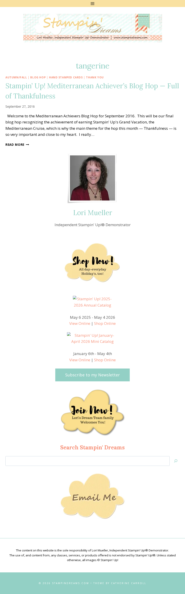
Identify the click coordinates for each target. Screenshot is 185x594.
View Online (79, 323)
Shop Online (105, 323)
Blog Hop (38, 77)
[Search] (176, 461)
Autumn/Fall (16, 77)
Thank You (95, 77)
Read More (17, 144)
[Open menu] (92, 3)
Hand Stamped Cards (66, 77)
